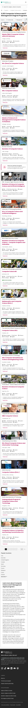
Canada (3, 562)
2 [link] (8, 549)
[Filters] (26, 20)
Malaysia (3, 570)
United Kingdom (5, 560)
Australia (3, 558)
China (2, 572)
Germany (3, 566)
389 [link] (22, 549)
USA (2, 555)
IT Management (18, 19)
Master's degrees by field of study (8, 693)
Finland (3, 574)
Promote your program (6, 680)
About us (3, 678)
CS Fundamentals (9, 19)
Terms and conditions (5, 704)
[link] (25, 549)
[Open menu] (26, 2)
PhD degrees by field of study (7, 698)
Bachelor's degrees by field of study (8, 695)
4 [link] (13, 549)
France (2, 568)
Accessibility (18, 704)
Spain (2, 564)
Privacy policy (12, 704)
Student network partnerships (7, 683)
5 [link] (16, 549)
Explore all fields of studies (6, 690)
